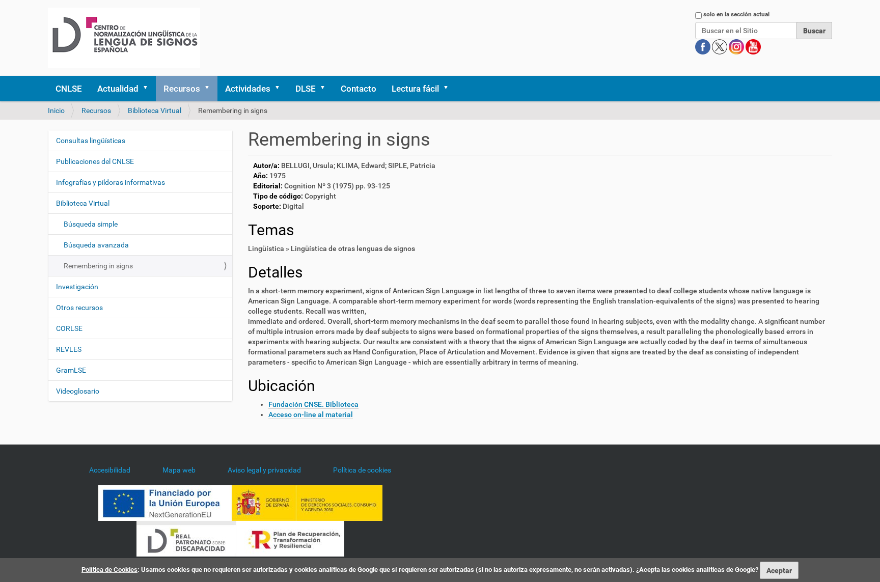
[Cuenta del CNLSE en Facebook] (703, 46)
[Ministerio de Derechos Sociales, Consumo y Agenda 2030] (307, 502)
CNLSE (69, 89)
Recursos (181, 89)
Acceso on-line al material (310, 414)
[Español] (124, 38)
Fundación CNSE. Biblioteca (313, 404)
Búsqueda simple (91, 224)
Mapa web (179, 470)
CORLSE (69, 328)
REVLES (68, 349)
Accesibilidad (109, 470)
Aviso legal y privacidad (264, 470)
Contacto (358, 89)
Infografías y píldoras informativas (110, 182)
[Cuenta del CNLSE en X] (720, 46)
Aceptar (779, 570)
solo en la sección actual (736, 14)
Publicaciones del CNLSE (95, 161)
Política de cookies (362, 470)
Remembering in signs (98, 266)
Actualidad (118, 89)
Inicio (56, 110)
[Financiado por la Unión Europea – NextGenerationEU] (165, 502)
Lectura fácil (415, 89)
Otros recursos (79, 307)
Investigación (77, 287)
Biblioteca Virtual (154, 110)
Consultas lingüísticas (90, 140)
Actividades (247, 89)
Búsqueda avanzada (96, 245)
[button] (149, 88)
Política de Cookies (109, 569)
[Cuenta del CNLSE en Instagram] (737, 46)
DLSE (305, 89)
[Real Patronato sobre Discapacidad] (186, 538)
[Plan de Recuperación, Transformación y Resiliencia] (290, 538)
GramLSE (71, 370)
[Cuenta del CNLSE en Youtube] (753, 46)
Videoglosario (77, 391)
